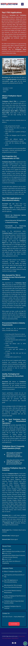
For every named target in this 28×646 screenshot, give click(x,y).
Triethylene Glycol (20, 49)
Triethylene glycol (14, 535)
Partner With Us (15, 638)
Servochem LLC (14, 15)
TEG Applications (21, 220)
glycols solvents (12, 79)
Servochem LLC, (6, 515)
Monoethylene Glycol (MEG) (10, 111)
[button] (22, 4)
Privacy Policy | (22, 636)
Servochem (7, 38)
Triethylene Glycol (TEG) (9, 101)
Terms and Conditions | (7, 638)
